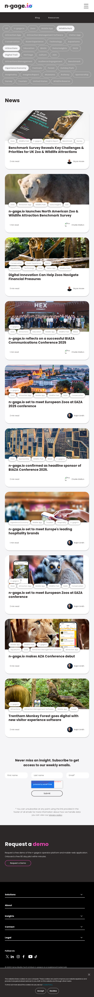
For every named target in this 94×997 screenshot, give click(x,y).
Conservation (12, 41)
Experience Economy (15, 68)
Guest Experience (34, 41)
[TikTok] (37, 958)
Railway (65, 74)
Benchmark (74, 61)
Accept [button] (40, 991)
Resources (53, 17)
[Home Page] (19, 6)
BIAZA (43, 48)
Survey (8, 81)
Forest (51, 68)
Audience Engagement (50, 61)
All (6, 28)
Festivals (37, 68)
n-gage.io (19, 28)
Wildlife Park (65, 28)
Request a (27, 844)
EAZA (75, 48)
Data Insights (60, 48)
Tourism (22, 81)
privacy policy (55, 815)
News (12, 100)
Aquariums (74, 41)
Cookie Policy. (48, 985)
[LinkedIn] (14, 958)
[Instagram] (20, 958)
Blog (37, 17)
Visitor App (75, 35)
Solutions (10, 894)
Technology (55, 41)
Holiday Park (67, 68)
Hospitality (11, 74)
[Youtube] (31, 958)
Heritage (28, 54)
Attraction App (13, 35)
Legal (8, 937)
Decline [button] (53, 991)
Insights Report (31, 74)
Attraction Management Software (45, 35)
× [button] (88, 975)
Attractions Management (18, 61)
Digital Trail (11, 54)
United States (40, 81)
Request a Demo (18, 863)
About (8, 905)
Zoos (32, 28)
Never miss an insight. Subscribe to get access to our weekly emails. (47, 762)
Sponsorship (81, 74)
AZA (55, 54)
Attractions (11, 48)
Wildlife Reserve (61, 81)
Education (29, 48)
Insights (9, 916)
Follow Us (10, 950)
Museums (50, 74)
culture (43, 54)
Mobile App (47, 28)
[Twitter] (8, 958)
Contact (9, 926)
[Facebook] (25, 958)
